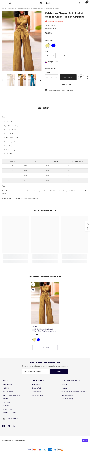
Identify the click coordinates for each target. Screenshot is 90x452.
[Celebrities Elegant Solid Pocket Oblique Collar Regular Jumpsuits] (45, 303)
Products (11, 8)
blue (38, 339)
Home (4, 8)
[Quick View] (33, 290)
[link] (15, 258)
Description (43, 108)
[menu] (3, 3)
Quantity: (48, 72)
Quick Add (45, 347)
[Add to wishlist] (81, 77)
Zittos (53, 25)
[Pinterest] (8, 426)
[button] (2, 79)
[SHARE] (86, 77)
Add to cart (68, 77)
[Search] (9, 3)
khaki (34, 339)
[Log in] (80, 3)
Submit (59, 371)
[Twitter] (13, 426)
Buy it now (66, 85)
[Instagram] (3, 426)
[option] (21, 41)
